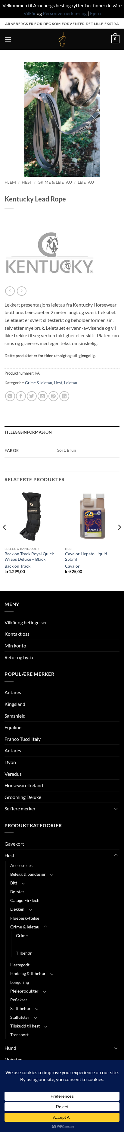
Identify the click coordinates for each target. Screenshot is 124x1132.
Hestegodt (19, 964)
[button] (8, 39)
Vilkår (29, 13)
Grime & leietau (55, 182)
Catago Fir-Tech (24, 900)
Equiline (13, 727)
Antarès (13, 692)
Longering (19, 982)
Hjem (10, 182)
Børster (17, 891)
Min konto (15, 645)
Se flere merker (20, 808)
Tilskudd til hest (25, 1025)
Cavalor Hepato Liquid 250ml (86, 556)
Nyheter (13, 1059)
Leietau (86, 182)
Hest (27, 182)
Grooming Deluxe (23, 797)
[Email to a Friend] (43, 396)
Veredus (13, 774)
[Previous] (4, 539)
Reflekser (18, 999)
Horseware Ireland (24, 785)
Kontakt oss (17, 634)
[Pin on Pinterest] (53, 396)
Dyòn (10, 762)
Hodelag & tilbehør (28, 973)
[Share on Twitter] (32, 396)
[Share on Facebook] (21, 396)
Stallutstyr (19, 1017)
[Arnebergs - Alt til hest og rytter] (62, 39)
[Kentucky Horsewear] (50, 252)
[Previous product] (21, 291)
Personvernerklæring (65, 13)
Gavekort (14, 844)
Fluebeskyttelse (24, 918)
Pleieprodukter (24, 990)
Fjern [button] (95, 13)
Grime (22, 935)
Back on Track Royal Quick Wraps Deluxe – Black (29, 556)
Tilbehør (24, 953)
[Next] (119, 539)
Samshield (15, 716)
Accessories (21, 865)
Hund (10, 1048)
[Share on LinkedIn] (64, 396)
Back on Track (17, 566)
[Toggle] (115, 808)
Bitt (13, 882)
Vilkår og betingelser (26, 622)
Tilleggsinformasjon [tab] (28, 432)
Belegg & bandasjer (28, 874)
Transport (19, 1034)
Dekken (17, 909)
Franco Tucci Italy (23, 739)
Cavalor (72, 566)
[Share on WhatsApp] (10, 396)
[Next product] (9, 291)
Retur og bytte (19, 657)
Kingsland (15, 704)
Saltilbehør (20, 1008)
